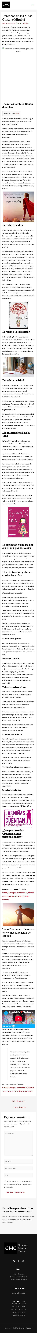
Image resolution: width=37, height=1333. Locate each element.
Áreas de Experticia (18, 1293)
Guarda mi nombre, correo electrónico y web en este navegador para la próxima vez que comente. (18, 1184)
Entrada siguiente (19, 1107)
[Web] (18, 1176)
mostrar (16, 113)
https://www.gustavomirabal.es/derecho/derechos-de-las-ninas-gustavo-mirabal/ (18, 896)
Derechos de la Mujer (22, 23)
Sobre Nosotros (18, 1274)
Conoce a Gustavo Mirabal (18, 1277)
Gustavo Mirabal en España (18, 1280)
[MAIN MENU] (33, 5)
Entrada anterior (18, 1101)
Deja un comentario (8, 23)
